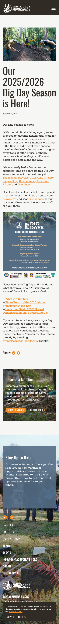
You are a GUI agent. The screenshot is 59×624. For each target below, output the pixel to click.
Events (7, 552)
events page (36, 199)
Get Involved (11, 573)
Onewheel (24, 184)
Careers (8, 525)
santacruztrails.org (16, 596)
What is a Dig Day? (17, 299)
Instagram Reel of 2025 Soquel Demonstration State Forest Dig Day (25, 311)
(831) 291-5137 (11, 538)
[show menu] (52, 8)
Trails (7, 545)
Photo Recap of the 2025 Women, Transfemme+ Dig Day (25, 304)
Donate (7, 566)
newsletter (9, 199)
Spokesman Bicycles (16, 177)
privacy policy (15, 611)
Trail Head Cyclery (42, 177)
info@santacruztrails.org (20, 559)
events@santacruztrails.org (20, 341)
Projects (8, 531)
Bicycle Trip (10, 181)
